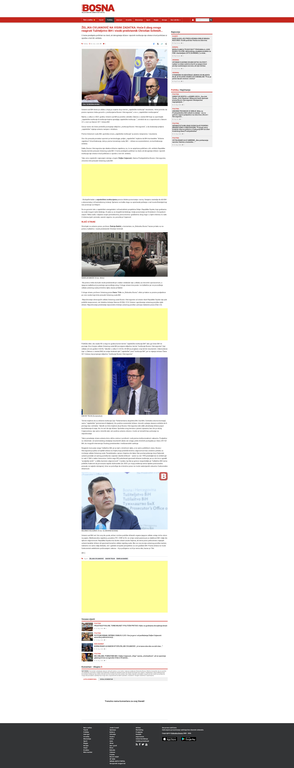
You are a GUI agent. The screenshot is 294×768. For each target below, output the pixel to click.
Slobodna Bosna (177, 733)
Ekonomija (139, 20)
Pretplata (139, 732)
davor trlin (110, 558)
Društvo (86, 750)
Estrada (112, 750)
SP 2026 (112, 759)
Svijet (85, 748)
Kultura (112, 732)
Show (111, 743)
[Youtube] (146, 744)
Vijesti (101, 20)
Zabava (112, 752)
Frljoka (112, 754)
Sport (148, 20)
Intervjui (119, 20)
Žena (111, 748)
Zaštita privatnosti (142, 741)
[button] (165, 51)
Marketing (139, 730)
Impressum (140, 736)
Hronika (129, 20)
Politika (110, 20)
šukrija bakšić (122, 558)
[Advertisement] (125, 180)
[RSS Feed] (137, 744)
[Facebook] (139, 744)
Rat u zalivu (87, 728)
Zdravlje (113, 734)
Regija (156, 20)
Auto (111, 741)
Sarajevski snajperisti (117, 763)
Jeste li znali (114, 728)
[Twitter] (143, 744)
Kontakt (138, 734)
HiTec (112, 739)
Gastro (112, 736)
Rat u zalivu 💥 (89, 20)
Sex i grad (113, 745)
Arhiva (138, 728)
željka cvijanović (96, 558)
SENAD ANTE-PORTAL (117, 761)
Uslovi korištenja (142, 739)
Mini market (87, 752)
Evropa (164, 20)
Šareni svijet (114, 757)
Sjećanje (113, 730)
